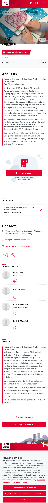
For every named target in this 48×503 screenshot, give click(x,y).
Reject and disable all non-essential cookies (24, 494)
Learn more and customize (24, 488)
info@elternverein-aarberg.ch (17, 240)
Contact (42, 62)
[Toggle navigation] (43, 3)
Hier (5, 400)
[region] (24, 476)
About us (5, 62)
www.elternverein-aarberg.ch (17, 246)
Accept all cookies (24, 500)
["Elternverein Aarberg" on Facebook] (7, 255)
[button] (31, 3)
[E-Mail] (15, 281)
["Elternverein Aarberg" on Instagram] (13, 255)
